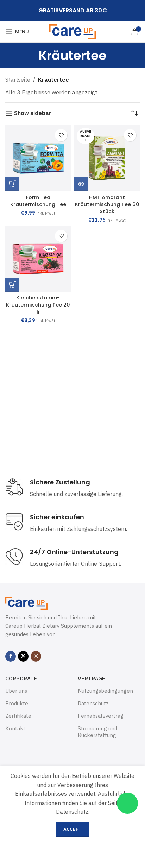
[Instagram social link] (36, 656)
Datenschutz (93, 703)
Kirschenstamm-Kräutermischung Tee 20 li (38, 304)
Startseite (17, 79)
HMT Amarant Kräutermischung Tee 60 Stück (107, 204)
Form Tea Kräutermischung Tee (38, 201)
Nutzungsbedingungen (105, 690)
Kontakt (15, 728)
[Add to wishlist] (61, 135)
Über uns (16, 690)
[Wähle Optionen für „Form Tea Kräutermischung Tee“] (12, 184)
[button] (12, 285)
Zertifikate (18, 715)
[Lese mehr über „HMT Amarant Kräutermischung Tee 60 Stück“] (81, 184)
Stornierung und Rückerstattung (97, 732)
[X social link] (23, 656)
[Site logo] (72, 31)
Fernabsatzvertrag (101, 715)
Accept (72, 829)
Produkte (16, 703)
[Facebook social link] (10, 656)
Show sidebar (32, 113)
